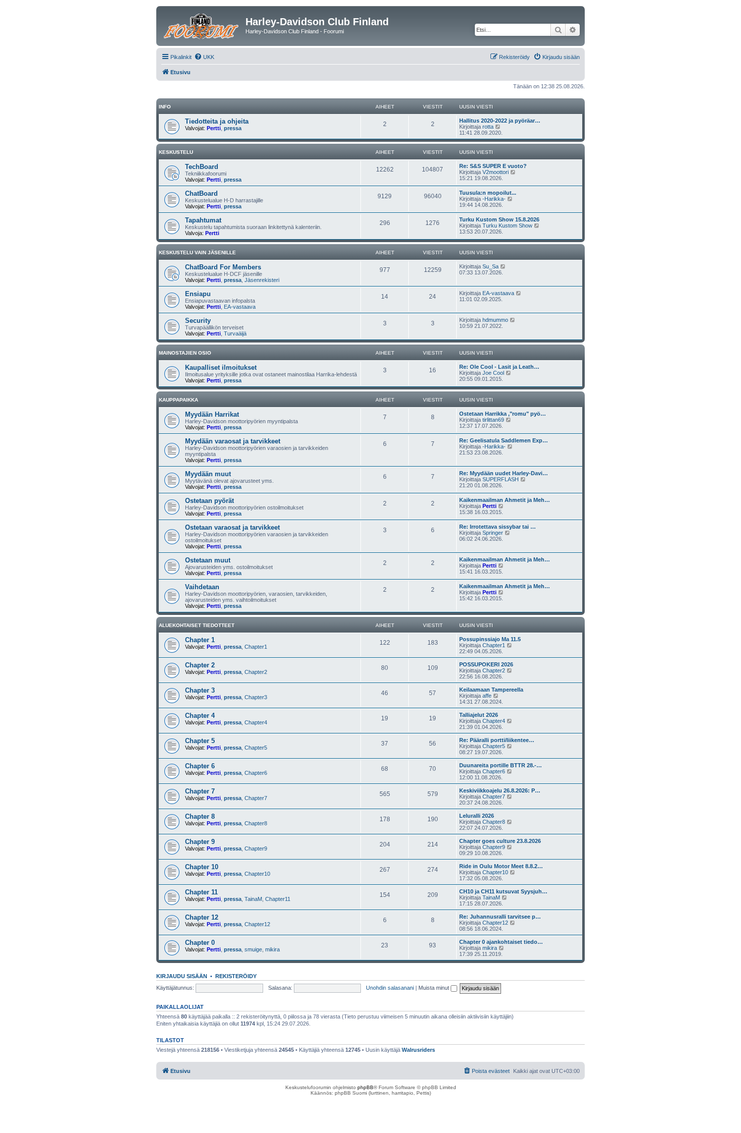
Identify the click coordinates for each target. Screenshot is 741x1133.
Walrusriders (418, 1050)
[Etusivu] (202, 25)
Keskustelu (176, 152)
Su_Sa (490, 266)
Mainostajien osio (185, 353)
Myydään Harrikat (212, 414)
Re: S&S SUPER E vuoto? (493, 166)
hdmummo (495, 320)
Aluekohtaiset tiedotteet (196, 625)
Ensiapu (198, 294)
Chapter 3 (200, 690)
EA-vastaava (240, 307)
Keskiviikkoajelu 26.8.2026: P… (499, 790)
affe (486, 696)
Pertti (214, 128)
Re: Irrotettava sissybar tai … (497, 527)
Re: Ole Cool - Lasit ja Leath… (499, 367)
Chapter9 (255, 848)
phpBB (365, 1087)
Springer (492, 533)
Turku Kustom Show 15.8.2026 (499, 219)
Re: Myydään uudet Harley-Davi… (503, 473)
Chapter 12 (201, 917)
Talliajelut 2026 (478, 715)
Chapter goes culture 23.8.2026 (500, 841)
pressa (232, 128)
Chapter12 (257, 924)
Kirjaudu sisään (181, 976)
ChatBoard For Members (223, 267)
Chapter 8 (200, 816)
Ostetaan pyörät (209, 500)
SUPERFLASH (500, 479)
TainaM (253, 899)
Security (198, 320)
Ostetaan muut (207, 560)
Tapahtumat (203, 220)
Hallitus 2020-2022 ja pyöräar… (499, 121)
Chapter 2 (200, 665)
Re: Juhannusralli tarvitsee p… (500, 917)
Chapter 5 (200, 741)
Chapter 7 (200, 791)
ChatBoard (201, 193)
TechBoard (201, 167)
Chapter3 (255, 697)
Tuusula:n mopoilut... (487, 193)
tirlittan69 (493, 420)
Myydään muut (208, 474)
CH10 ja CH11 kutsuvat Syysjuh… (503, 891)
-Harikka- (494, 199)
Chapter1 (255, 647)
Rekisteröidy (236, 976)
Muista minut (434, 988)
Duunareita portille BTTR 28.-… (500, 765)
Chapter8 (255, 823)
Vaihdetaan (202, 587)
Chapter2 (255, 672)
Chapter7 (255, 798)
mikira (272, 949)
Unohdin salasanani (390, 988)
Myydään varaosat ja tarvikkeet (232, 441)
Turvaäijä (235, 333)
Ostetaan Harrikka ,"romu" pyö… (502, 414)
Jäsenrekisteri (261, 280)
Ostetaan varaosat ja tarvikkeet (232, 527)
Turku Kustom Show (507, 225)
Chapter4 (255, 722)
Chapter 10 (201, 867)
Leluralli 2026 (476, 816)
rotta (487, 127)
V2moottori (495, 172)
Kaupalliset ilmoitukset (221, 367)
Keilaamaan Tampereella (491, 690)
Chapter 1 (200, 640)
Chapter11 (277, 899)
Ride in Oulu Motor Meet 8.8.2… (501, 866)
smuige (253, 949)
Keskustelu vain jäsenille (197, 252)
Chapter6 (255, 773)
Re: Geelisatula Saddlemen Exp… (503, 440)
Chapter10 (257, 874)
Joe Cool (493, 373)
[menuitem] (204, 57)
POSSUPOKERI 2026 (486, 664)
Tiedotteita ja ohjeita (217, 121)
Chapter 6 (200, 766)
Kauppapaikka (178, 400)
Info (165, 106)
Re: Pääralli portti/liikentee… (496, 740)
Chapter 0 (200, 942)
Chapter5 (255, 748)
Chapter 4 (200, 715)
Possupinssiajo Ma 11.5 (490, 639)
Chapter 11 (201, 892)
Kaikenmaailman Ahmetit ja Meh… (504, 500)
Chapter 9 (200, 841)
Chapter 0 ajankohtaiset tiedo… (501, 942)
